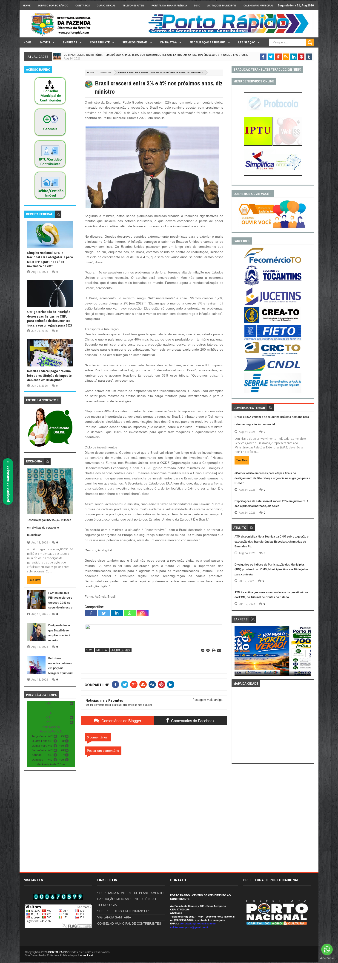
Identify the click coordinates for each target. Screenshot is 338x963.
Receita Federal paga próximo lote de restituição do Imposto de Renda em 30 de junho (49, 375)
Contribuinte (100, 42)
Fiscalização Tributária (207, 42)
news (89, 650)
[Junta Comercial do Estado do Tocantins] (272, 304)
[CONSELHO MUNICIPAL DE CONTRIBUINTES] (50, 105)
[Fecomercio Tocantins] (272, 262)
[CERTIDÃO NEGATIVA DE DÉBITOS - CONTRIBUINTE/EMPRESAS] (50, 168)
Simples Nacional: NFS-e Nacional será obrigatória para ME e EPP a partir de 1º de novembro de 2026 (50, 259)
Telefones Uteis (133, 5)
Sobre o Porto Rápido (53, 5)
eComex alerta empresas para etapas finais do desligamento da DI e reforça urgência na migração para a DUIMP (272, 478)
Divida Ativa (168, 42)
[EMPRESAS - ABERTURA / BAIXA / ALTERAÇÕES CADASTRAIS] (273, 174)
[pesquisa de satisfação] (272, 226)
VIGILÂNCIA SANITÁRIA (114, 917)
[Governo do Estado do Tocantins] (272, 285)
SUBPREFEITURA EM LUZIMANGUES (123, 911)
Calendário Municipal (258, 5)
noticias (106, 72)
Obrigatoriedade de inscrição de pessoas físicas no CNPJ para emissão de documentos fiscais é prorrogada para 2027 (49, 318)
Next (308, 652)
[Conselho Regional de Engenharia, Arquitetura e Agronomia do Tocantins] (272, 322)
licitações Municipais (222, 5)
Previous (237, 652)
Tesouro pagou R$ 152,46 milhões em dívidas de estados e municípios (49, 527)
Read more (34, 580)
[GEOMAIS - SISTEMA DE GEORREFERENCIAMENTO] (50, 136)
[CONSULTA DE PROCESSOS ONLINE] (273, 114)
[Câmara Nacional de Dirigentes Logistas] (272, 370)
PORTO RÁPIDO (58, 952)
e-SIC (197, 5)
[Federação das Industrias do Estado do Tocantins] (272, 339)
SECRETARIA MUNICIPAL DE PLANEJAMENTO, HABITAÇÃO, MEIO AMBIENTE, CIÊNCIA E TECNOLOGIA (130, 899)
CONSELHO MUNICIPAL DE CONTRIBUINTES (129, 923)
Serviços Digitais (135, 42)
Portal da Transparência (169, 5)
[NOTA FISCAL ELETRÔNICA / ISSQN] (287, 144)
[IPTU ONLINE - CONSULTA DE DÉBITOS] (258, 144)
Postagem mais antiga (207, 699)
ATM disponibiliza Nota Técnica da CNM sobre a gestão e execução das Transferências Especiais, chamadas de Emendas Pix (272, 541)
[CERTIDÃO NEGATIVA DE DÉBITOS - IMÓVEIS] (50, 199)
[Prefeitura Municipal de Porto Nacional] (230, 32)
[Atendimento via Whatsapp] (50, 447)
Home (27, 5)
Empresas (70, 42)
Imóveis (45, 42)
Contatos (82, 5)
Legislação (246, 42)
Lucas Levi (85, 955)
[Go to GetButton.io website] (327, 958)
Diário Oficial (106, 5)
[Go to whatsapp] (327, 949)
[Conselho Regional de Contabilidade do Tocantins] (272, 355)
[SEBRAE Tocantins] (272, 392)
